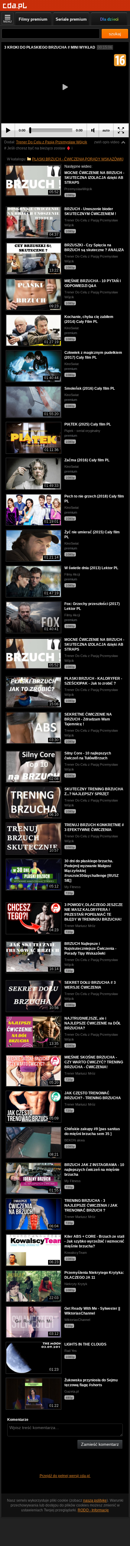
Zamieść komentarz (100, 1444)
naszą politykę (95, 1500)
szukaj (115, 33)
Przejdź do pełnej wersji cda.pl (65, 1476)
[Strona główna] (15, 6)
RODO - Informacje (93, 1510)
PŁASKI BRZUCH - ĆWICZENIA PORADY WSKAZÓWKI (77, 159)
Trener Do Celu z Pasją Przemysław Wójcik (51, 142)
